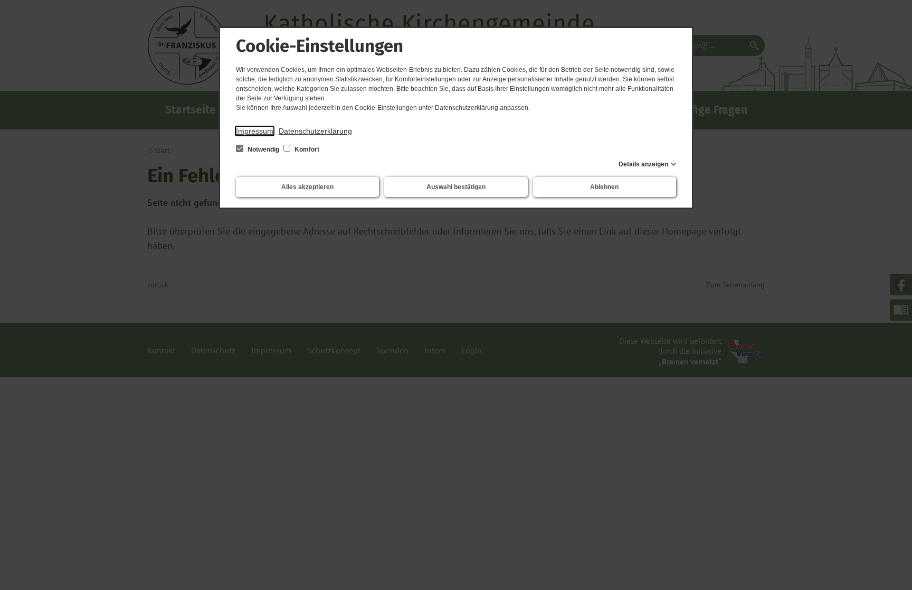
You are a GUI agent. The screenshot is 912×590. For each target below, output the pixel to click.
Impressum (254, 131)
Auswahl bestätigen (456, 187)
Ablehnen (604, 187)
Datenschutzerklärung (315, 131)
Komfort (306, 149)
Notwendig (263, 149)
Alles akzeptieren (307, 187)
